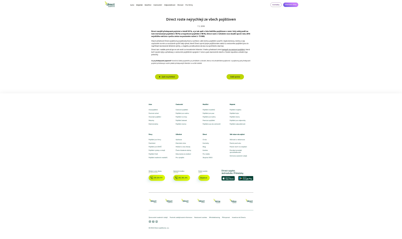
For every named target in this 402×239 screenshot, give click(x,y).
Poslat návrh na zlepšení (238, 147)
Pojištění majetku (235, 110)
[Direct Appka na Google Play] (245, 178)
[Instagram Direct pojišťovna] (150, 221)
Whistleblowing (214, 217)
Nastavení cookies (200, 217)
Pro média (206, 154)
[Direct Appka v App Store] (229, 178)
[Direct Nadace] (201, 200)
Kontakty (276, 5)
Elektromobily (153, 124)
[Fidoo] (233, 200)
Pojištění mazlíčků (209, 110)
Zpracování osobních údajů (158, 217)
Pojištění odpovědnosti (237, 124)
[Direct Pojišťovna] (169, 200)
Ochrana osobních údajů (238, 156)
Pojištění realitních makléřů (158, 157)
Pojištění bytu (234, 113)
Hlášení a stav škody (183, 147)
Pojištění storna (181, 124)
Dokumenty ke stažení (183, 154)
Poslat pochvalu (235, 143)
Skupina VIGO (207, 157)
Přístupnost (226, 217)
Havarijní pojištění (155, 117)
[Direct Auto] (185, 200)
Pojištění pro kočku (209, 117)
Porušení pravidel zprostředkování (236, 151)
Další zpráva (235, 77)
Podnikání (152, 143)
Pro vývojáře (180, 157)
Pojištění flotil (153, 154)
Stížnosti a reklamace (237, 140)
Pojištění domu (235, 117)
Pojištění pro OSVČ (155, 147)
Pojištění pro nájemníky (237, 120)
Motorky (151, 120)
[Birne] (217, 200)
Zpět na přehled (167, 77)
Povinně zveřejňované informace (181, 217)
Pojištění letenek (181, 120)
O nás (205, 140)
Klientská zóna (290, 5)
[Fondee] (249, 200)
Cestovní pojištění (182, 110)
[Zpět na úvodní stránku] (110, 5)
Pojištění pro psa (208, 113)
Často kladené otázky (183, 150)
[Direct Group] (153, 200)
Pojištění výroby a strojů (157, 150)
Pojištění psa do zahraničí (212, 124)
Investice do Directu (239, 217)
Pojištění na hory (181, 117)
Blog (204, 147)
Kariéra (205, 150)
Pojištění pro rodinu (182, 113)
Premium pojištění (209, 120)
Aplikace (179, 140)
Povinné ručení (154, 113)
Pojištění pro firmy (155, 140)
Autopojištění (153, 110)
